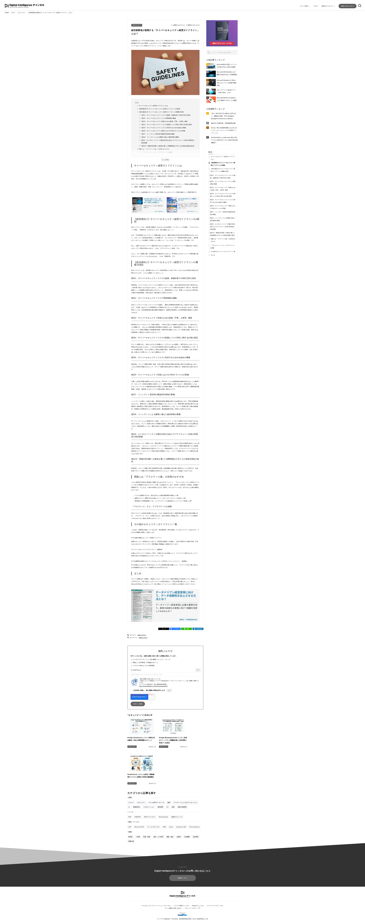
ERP (129, 817)
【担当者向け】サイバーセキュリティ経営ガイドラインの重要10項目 (161, 112)
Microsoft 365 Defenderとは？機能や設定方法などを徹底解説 (227, 73)
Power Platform (194, 827)
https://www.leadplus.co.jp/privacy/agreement (153, 686)
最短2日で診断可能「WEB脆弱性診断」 (224, 123)
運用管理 (160, 807)
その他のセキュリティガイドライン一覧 (223, 251)
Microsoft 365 (139, 827)
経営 (173, 807)
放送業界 (195, 837)
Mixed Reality (163, 817)
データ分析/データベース (156, 802)
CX (167, 807)
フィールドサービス (153, 827)
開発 (169, 802)
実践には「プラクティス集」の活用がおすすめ (154, 149)
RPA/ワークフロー (150, 817)
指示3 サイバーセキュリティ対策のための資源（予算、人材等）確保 (165, 121)
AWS (164, 827)
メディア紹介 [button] (304, 6)
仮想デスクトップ (176, 817)
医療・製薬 (146, 837)
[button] (359, 6)
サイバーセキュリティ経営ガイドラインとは (153, 105)
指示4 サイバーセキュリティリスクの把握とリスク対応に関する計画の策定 (167, 124)
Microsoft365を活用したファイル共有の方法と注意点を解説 (227, 66)
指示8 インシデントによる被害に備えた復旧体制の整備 (160, 137)
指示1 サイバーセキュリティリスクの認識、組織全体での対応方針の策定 (166, 115)
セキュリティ (137, 25)
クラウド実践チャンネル (181, 905)
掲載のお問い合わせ (347, 6)
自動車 (179, 837)
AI (129, 807)
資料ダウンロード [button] (328, 6)
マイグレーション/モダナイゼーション (185, 802)
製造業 (130, 837)
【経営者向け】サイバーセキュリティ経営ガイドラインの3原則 (159, 109)
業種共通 (131, 841)
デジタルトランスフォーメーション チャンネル (156, 905)
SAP (129, 827)
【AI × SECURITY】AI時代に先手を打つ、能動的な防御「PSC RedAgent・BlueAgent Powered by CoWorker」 (223, 116)
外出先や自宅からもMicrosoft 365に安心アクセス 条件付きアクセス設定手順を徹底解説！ (224, 140)
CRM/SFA (138, 817)
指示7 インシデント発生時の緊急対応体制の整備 (158, 134)
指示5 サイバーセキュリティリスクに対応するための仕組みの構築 (164, 127)
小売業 (138, 837)
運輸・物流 (170, 837)
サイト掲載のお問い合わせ (173, 908)
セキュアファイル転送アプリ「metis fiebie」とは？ (226, 91)
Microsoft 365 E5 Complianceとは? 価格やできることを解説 (227, 99)
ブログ (315, 6)
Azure (171, 827)
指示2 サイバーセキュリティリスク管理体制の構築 (159, 118)
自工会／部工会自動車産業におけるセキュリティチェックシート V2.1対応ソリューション (224, 130)
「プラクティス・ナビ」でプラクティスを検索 (157, 152)
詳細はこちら (182, 878)
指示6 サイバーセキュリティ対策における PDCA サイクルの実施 (163, 131)
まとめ (213, 255)
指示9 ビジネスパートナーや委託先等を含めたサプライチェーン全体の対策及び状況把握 (167, 141)
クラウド (131, 802)
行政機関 (187, 837)
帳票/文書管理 (182, 807)
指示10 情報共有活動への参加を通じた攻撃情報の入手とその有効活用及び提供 (168, 146)
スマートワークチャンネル (215, 905)
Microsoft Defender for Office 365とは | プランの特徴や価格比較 (226, 82)
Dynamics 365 (181, 827)
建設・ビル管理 (158, 837)
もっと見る (165, 159)
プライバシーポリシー (192, 908)
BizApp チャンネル (198, 905)
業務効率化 (136, 807)
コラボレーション (148, 807)
